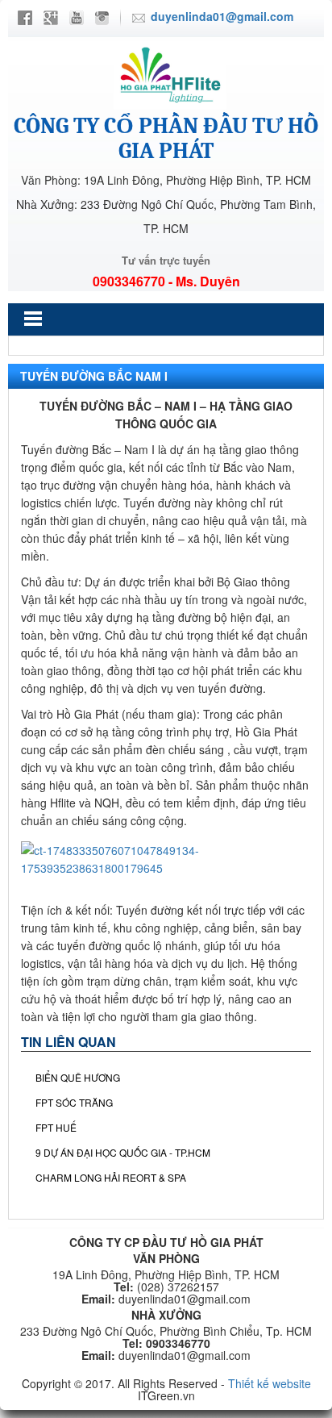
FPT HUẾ (56, 1127)
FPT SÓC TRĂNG (74, 1102)
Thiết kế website (269, 1383)
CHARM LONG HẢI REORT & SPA (110, 1177)
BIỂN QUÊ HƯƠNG (77, 1077)
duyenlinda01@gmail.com (222, 16)
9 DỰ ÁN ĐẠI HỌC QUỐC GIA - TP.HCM (122, 1152)
